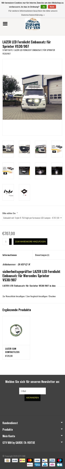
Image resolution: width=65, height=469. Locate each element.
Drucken (52, 296)
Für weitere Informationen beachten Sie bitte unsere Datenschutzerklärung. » (33, 13)
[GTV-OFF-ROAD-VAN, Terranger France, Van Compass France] (37, 23)
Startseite (7, 50)
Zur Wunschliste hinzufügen (13, 296)
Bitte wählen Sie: (9, 213)
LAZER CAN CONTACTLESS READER (12, 350)
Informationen (9, 255)
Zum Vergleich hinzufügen (37, 296)
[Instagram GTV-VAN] (50, 407)
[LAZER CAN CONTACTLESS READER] (16, 330)
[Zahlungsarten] (7, 460)
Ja (43, 7)
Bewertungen (42, 255)
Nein (52, 7)
